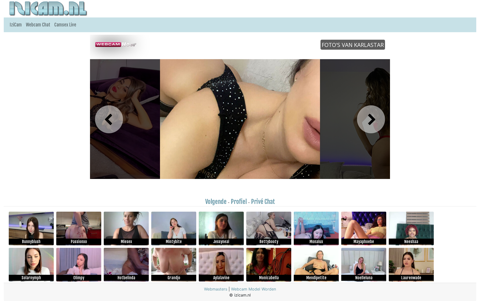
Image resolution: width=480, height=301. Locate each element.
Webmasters (215, 289)
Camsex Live (65, 24)
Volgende (215, 201)
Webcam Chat (38, 24)
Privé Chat (263, 201)
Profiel (239, 201)
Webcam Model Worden (253, 289)
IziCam (16, 24)
